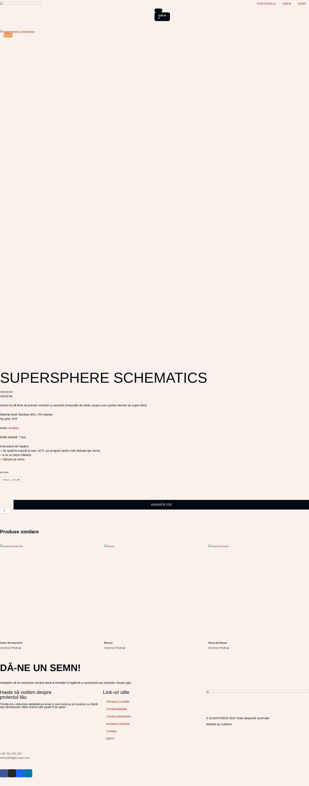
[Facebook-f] (4, 773)
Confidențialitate (116, 709)
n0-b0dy (13, 428)
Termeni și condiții (117, 701)
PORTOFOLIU (266, 3)
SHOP (302, 3)
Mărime (4, 472)
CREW (286, 3)
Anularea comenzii (118, 723)
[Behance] (20, 773)
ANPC (110, 738)
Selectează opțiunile (12, 651)
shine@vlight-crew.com (15, 757)
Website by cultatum (219, 724)
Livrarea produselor (118, 716)
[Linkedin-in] (28, 773)
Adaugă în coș (161, 504)
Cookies (111, 731)
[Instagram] (12, 773)
